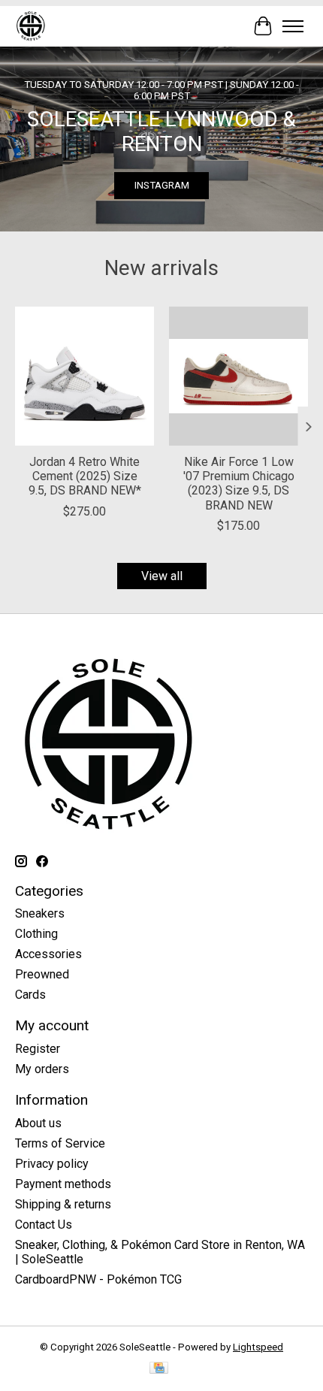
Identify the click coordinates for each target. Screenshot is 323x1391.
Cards (30, 994)
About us (38, 1123)
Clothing (36, 934)
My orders (42, 1069)
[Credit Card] (158, 1369)
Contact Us (43, 1224)
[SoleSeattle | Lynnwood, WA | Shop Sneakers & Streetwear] (30, 26)
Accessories (48, 954)
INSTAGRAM (161, 185)
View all (162, 576)
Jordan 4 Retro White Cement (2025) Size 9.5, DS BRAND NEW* (85, 476)
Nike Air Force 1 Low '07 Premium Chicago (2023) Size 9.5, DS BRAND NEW (238, 484)
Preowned (42, 974)
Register (37, 1049)
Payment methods (63, 1184)
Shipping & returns (63, 1204)
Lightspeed (258, 1347)
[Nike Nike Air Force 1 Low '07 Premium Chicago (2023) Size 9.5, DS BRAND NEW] (238, 376)
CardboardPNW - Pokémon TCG (98, 1279)
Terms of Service (60, 1143)
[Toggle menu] (293, 26)
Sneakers (40, 913)
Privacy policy (52, 1164)
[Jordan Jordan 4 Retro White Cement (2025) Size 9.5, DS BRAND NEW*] (84, 376)
